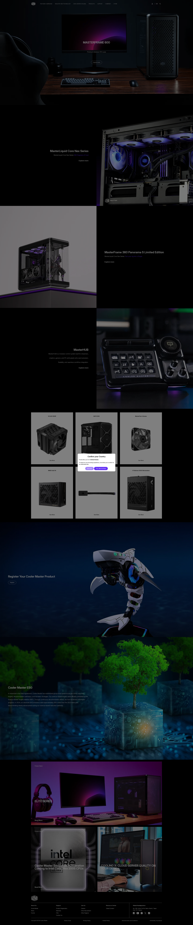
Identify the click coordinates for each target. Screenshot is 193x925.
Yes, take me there (101, 468)
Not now (89, 468)
